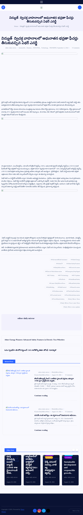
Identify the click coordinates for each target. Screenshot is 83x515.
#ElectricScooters (75, 267)
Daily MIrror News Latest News (70, 303)
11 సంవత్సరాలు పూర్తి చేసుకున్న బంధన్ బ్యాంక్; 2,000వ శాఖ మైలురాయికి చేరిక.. (12, 461)
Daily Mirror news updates (72, 307)
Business (29, 48)
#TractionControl (56, 295)
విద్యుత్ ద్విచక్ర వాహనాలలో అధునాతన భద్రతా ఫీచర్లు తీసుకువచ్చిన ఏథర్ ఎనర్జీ (44, 26)
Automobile (22, 48)
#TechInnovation (58, 291)
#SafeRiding (50, 287)
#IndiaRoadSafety (74, 279)
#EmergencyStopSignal (73, 271)
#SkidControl (62, 287)
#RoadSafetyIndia (74, 283)
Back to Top (76, 510)
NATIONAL (36, 48)
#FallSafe (62, 279)
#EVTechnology (63, 275)
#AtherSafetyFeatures (73, 263)
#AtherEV (60, 263)
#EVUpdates (76, 275)
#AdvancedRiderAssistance (59, 259)
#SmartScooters (75, 287)
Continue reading (41, 396)
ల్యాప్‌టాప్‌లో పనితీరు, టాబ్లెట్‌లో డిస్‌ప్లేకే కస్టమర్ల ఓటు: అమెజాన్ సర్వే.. (32, 464)
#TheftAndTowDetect (73, 291)
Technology (44, 48)
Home (16, 26)
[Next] (76, 449)
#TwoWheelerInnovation (72, 295)
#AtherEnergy (76, 259)
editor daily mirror (10, 48)
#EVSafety (51, 275)
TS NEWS (49, 457)
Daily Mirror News (74, 299)
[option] (13, 470)
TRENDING (53, 48)
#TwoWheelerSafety (58, 299)
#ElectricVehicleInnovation (54, 271)
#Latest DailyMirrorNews (57, 283)
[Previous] (73, 449)
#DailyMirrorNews (59, 267)
